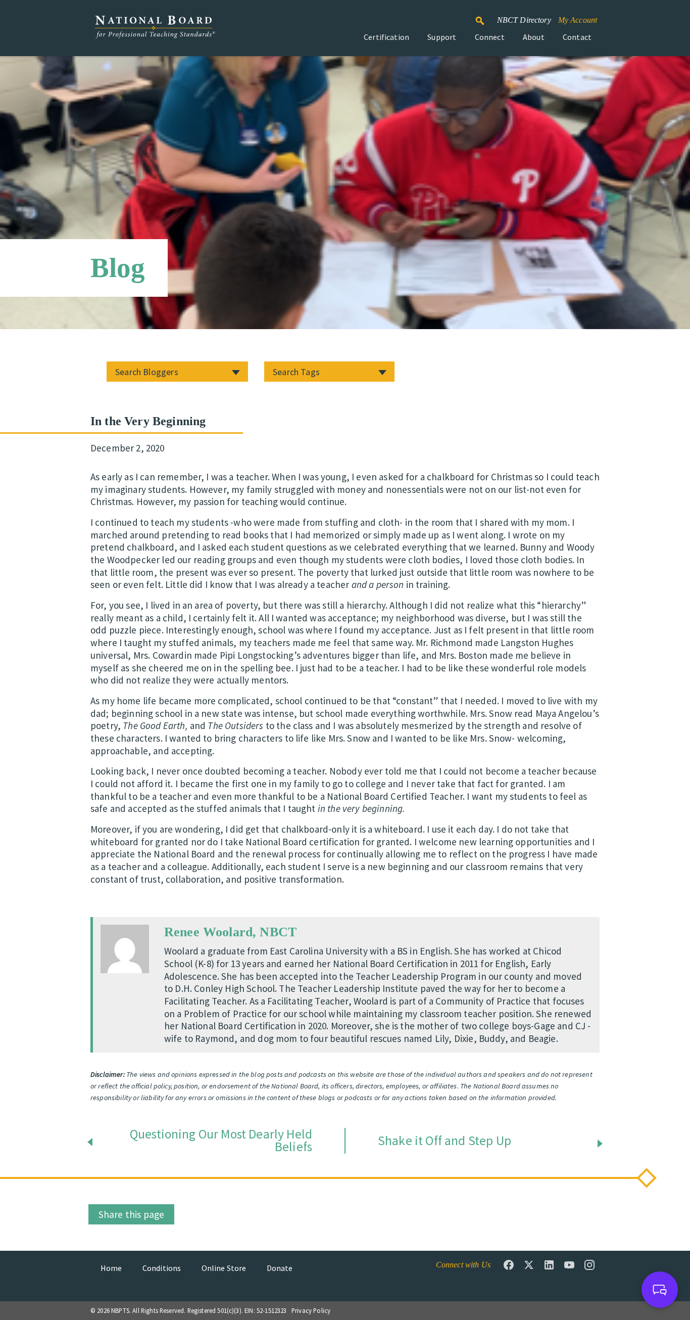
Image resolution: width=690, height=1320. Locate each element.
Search (485, 16)
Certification (386, 37)
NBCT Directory (524, 20)
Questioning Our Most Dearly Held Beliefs (221, 1141)
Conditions (161, 1268)
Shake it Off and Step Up (444, 1141)
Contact (577, 37)
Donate (280, 1268)
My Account (578, 20)
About (534, 37)
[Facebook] (509, 1265)
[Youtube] (569, 1265)
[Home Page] (154, 32)
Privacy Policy (310, 1310)
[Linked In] (549, 1265)
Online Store (224, 1268)
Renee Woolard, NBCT (230, 932)
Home (111, 1268)
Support (441, 37)
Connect (490, 37)
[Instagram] (589, 1265)
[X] (529, 1265)
